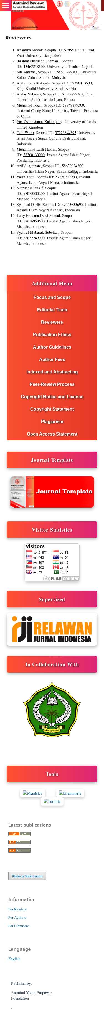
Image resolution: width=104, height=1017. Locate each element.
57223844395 (65, 132)
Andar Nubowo (29, 94)
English (14, 958)
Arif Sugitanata (29, 165)
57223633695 (72, 204)
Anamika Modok (30, 49)
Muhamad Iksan (29, 105)
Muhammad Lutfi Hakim (36, 149)
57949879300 (73, 105)
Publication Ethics (52, 334)
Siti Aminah (26, 72)
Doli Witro (25, 132)
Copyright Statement (52, 409)
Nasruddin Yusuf (30, 187)
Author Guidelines (52, 347)
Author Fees (52, 359)
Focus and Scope (52, 297)
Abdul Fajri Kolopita (33, 83)
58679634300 (72, 165)
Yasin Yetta (25, 176)
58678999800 (67, 72)
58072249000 (34, 237)
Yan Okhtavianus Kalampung (39, 121)
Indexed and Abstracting (52, 372)
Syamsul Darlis (28, 204)
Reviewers (52, 322)
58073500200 (34, 193)
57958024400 (74, 49)
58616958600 (34, 221)
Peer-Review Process (52, 384)
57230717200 (66, 176)
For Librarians (18, 925)
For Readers (17, 909)
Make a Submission (27, 875)
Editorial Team (52, 309)
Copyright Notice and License (52, 396)
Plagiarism (52, 421)
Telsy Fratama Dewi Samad (38, 215)
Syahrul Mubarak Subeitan (38, 232)
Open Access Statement (52, 434)
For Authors (17, 917)
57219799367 (72, 94)
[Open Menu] (5, 5)
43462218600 (34, 66)
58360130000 (34, 154)
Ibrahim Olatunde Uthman (37, 60)
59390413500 (81, 83)
